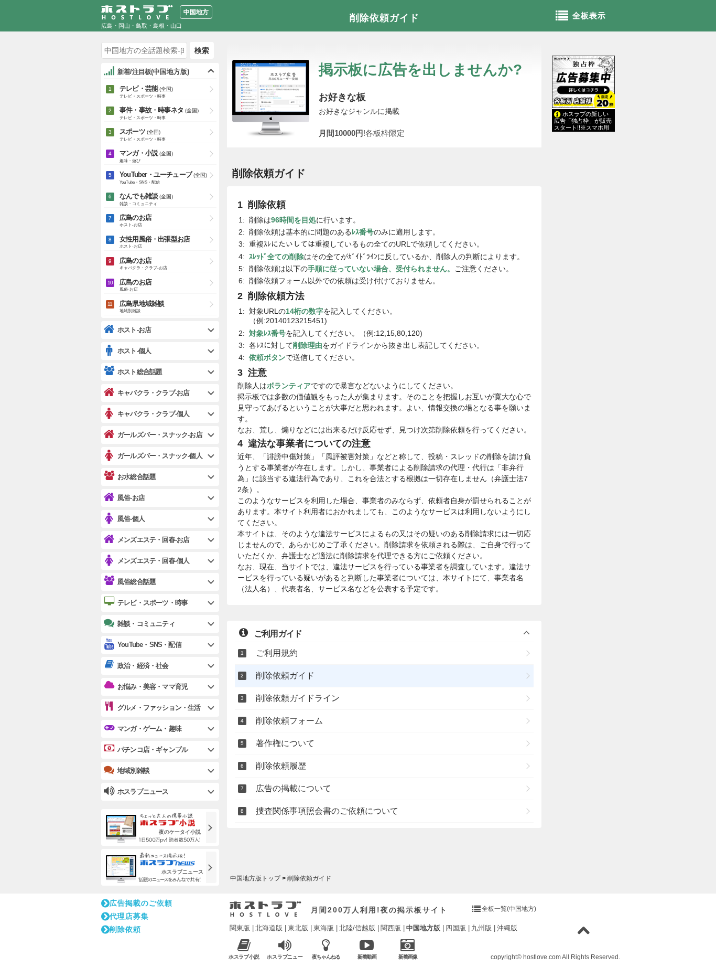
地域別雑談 (133, 770)
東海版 (323, 928)
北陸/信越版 (357, 928)
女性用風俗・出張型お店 (155, 242)
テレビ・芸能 (146, 91)
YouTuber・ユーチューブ (163, 178)
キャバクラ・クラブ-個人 (153, 414)
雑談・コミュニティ (146, 624)
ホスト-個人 (134, 351)
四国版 (456, 928)
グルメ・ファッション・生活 (159, 707)
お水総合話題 (136, 477)
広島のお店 (135, 220)
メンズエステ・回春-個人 (153, 561)
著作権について (285, 743)
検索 (201, 50)
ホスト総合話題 (139, 372)
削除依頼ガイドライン (298, 698)
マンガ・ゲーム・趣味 (149, 728)
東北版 (298, 928)
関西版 (391, 928)
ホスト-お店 (134, 330)
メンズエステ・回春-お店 (153, 540)
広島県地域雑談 (142, 306)
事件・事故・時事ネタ (159, 113)
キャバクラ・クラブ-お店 (153, 393)
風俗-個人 (131, 519)
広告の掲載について (293, 788)
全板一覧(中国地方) (509, 908)
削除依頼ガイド (384, 18)
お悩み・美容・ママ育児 (152, 686)
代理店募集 (129, 916)
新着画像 (407, 957)
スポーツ (143, 134)
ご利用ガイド (278, 633)
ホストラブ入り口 (265, 909)
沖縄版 (507, 928)
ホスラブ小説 (244, 957)
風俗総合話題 (136, 582)
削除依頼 (125, 929)
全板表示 (589, 15)
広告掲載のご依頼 (141, 903)
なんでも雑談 (146, 199)
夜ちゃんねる (326, 957)
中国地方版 (423, 928)
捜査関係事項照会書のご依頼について (327, 810)
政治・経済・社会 (143, 666)
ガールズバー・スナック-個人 (159, 456)
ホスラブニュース (285, 957)
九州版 (481, 928)
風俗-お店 (131, 498)
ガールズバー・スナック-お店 (159, 435)
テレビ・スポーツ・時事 (152, 603)
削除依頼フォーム (289, 720)
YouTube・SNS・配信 (149, 645)
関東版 (240, 928)
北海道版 (269, 928)
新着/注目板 (153, 72)
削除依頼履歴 (281, 765)
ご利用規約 (277, 653)
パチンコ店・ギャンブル (152, 749)
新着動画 (366, 957)
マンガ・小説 (146, 156)
